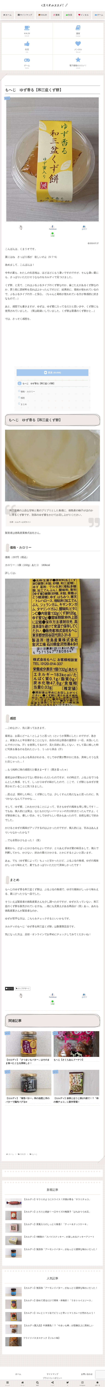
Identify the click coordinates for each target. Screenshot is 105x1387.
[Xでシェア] (17, 932)
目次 (50, 372)
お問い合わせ (87, 1374)
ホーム (18, 1374)
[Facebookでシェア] (17, 939)
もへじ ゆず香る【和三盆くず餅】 (38, 383)
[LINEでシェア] (87, 939)
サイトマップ (52, 1374)
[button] (96, 767)
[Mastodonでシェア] (41, 932)
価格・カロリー (28, 391)
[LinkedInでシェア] (52, 946)
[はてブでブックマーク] (64, 939)
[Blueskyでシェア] (64, 932)
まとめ (24, 404)
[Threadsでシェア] (41, 939)
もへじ (10, 988)
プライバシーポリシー (52, 1378)
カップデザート (24, 988)
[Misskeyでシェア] (87, 932)
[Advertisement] (52, 343)
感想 (23, 398)
